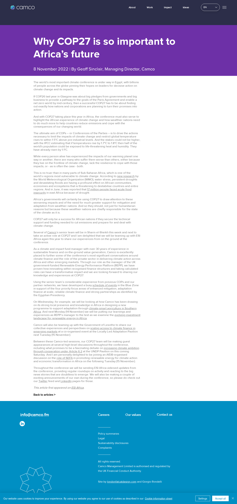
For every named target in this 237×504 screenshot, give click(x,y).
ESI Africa (77, 387)
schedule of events (104, 285)
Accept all (220, 498)
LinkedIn (66, 381)
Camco (51, 232)
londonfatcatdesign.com (121, 481)
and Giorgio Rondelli (149, 481)
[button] (224, 7)
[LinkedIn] (22, 423)
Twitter (43, 381)
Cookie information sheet (158, 498)
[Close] (233, 498)
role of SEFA (65, 357)
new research (126, 176)
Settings (202, 498)
